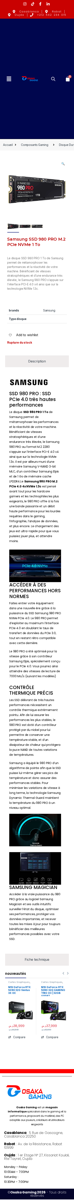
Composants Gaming (34, 145)
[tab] (37, 361)
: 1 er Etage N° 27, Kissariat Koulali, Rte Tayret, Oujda (36, 1157)
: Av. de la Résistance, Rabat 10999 (33, 1145)
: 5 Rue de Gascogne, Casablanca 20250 (33, 1134)
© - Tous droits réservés (37, 1194)
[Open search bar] (53, 79)
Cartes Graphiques (19, 982)
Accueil (8, 145)
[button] (9, 79)
